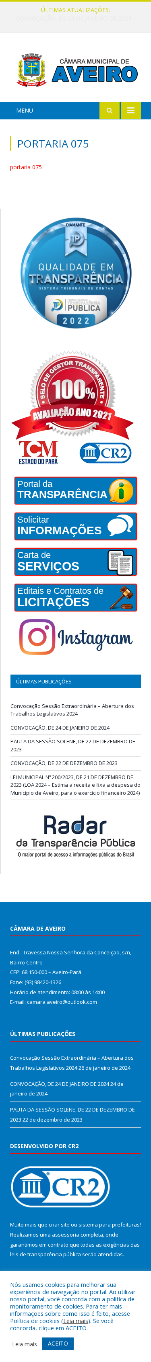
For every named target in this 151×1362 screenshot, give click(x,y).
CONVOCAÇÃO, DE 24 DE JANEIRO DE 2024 (73, 18)
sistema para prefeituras (109, 1224)
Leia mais (75, 1321)
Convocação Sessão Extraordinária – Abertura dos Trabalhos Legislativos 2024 (72, 710)
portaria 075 (26, 167)
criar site (59, 1224)
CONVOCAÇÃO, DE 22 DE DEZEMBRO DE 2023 (64, 763)
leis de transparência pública (45, 1254)
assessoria (65, 1234)
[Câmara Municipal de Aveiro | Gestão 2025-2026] (75, 68)
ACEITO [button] (58, 1343)
